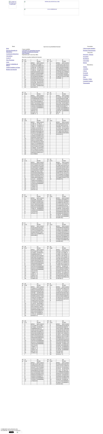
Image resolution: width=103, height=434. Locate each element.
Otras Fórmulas (25, 53)
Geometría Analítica (88, 81)
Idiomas (85, 62)
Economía (85, 73)
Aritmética (85, 69)
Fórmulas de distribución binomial (30, 52)
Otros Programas (10, 60)
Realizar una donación (11, 69)
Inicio (7, 48)
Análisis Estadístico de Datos (13, 67)
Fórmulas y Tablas (87, 79)
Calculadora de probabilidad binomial (31, 50)
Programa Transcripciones (89, 50)
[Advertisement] (51, 34)
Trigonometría (86, 83)
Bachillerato (86, 58)
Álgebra (85, 66)
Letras (7, 62)
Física (84, 77)
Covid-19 (8, 58)
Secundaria (85, 56)
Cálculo (85, 71)
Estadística (85, 75)
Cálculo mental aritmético (89, 48)
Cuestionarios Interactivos (12, 54)
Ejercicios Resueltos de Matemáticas (11, 51)
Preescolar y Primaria (88, 54)
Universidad (86, 60)
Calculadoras (9, 56)
